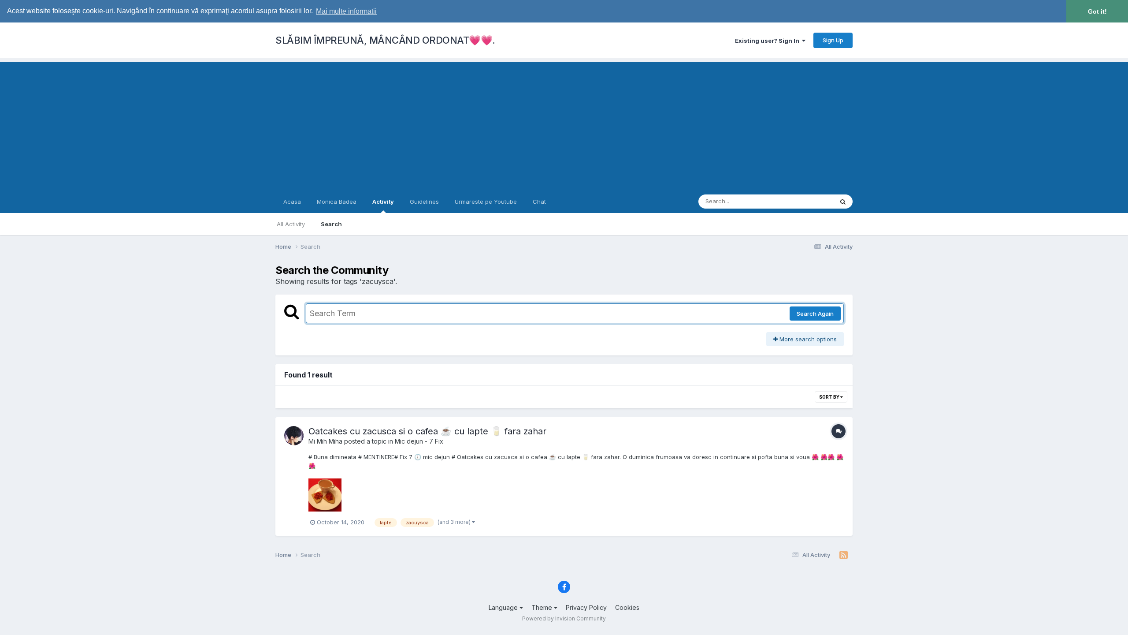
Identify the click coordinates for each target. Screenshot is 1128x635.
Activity (383, 201)
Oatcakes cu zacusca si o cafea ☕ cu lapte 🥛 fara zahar (427, 431)
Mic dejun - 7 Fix (419, 441)
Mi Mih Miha (325, 441)
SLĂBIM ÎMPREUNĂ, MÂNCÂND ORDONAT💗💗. (385, 40)
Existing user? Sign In (768, 40)
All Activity (291, 224)
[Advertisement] (564, 124)
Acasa (292, 201)
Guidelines (424, 201)
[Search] (843, 201)
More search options (807, 339)
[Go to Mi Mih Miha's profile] (294, 435)
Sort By (829, 397)
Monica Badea (336, 201)
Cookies (627, 607)
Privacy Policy (586, 607)
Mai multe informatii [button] (346, 11)
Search (331, 224)
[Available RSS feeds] (844, 555)
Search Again (815, 313)
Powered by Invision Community (564, 618)
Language (504, 607)
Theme (542, 607)
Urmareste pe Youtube (486, 201)
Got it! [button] (1097, 11)
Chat (539, 201)
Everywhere (805, 201)
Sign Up (833, 40)
